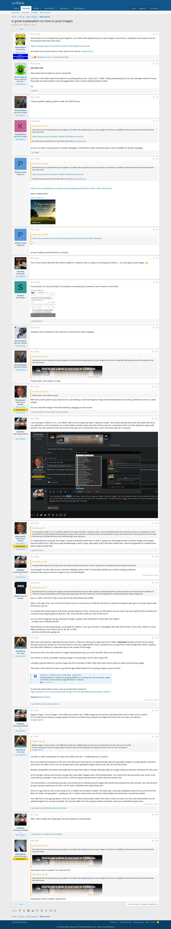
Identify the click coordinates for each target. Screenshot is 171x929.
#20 (156, 841)
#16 (156, 638)
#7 (157, 258)
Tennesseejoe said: (39, 391)
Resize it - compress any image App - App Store (60, 675)
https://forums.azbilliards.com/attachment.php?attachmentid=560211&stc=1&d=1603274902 (71, 188)
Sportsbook (49, 8)
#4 (157, 121)
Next (21, 29)
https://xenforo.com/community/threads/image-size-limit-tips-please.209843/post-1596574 (71, 691)
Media (36, 8)
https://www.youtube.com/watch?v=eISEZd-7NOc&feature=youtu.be (60, 46)
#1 (157, 34)
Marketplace (79, 8)
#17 (156, 710)
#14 (156, 557)
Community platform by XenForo (76, 927)
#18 (156, 736)
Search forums (45, 12)
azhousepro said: (38, 356)
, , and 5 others (52, 57)
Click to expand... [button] (94, 377)
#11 (156, 387)
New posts (16, 12)
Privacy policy (138, 922)
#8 (157, 282)
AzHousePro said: (38, 126)
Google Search (37, 719)
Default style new (20, 922)
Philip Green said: (38, 234)
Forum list (25, 12)
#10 (156, 351)
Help (147, 922)
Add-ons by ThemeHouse (106, 927)
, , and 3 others (50, 808)
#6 (157, 230)
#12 (156, 418)
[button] (40, 8)
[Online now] (20, 397)
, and (51, 412)
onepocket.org (87, 51)
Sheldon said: (37, 528)
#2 (157, 64)
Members (64, 8)
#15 (156, 583)
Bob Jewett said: (38, 562)
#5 (157, 159)
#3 (157, 97)
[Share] (153, 34)
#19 (156, 814)
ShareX (53, 422)
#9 (157, 328)
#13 (156, 523)
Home (16, 8)
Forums (26, 8)
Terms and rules (125, 922)
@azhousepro (43, 697)
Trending (34, 12)
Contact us (114, 922)
